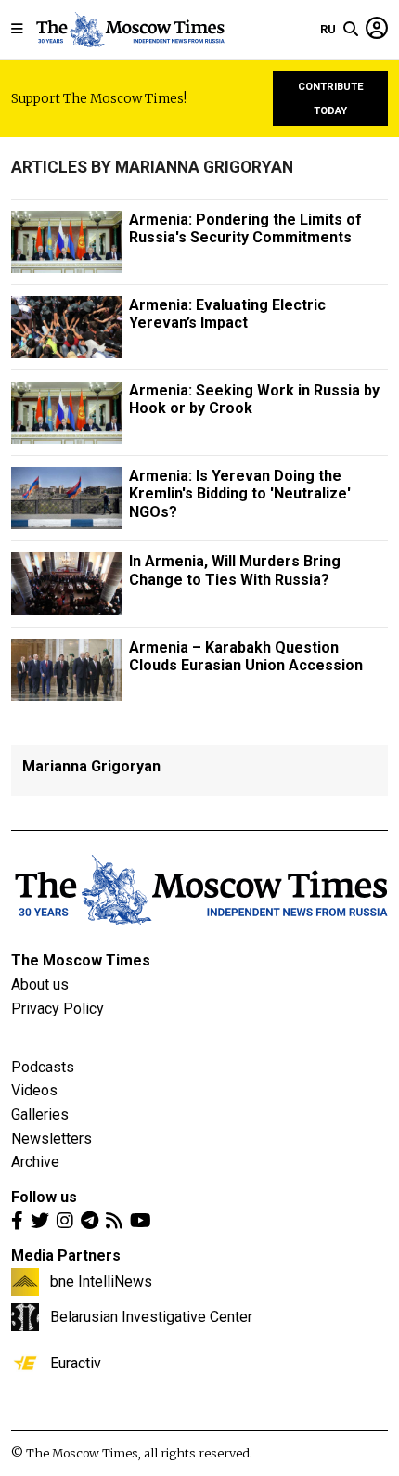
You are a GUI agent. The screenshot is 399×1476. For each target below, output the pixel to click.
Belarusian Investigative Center (151, 1316)
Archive (35, 1162)
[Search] (350, 30)
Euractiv (75, 1362)
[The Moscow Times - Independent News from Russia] (129, 29)
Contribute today (331, 99)
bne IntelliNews (101, 1281)
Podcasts (42, 1067)
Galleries (40, 1114)
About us (40, 984)
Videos (34, 1090)
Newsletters (51, 1138)
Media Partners (66, 1255)
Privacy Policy (57, 1008)
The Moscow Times (80, 960)
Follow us (44, 1197)
